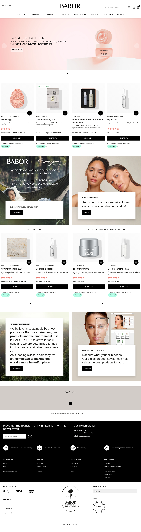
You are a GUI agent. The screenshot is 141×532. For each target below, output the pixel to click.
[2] (69, 73)
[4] (73, 73)
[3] (71, 73)
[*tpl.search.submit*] (129, 7)
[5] (38, 303)
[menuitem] (18, 14)
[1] (67, 73)
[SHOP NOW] (70, 44)
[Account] (134, 7)
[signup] (30, 436)
